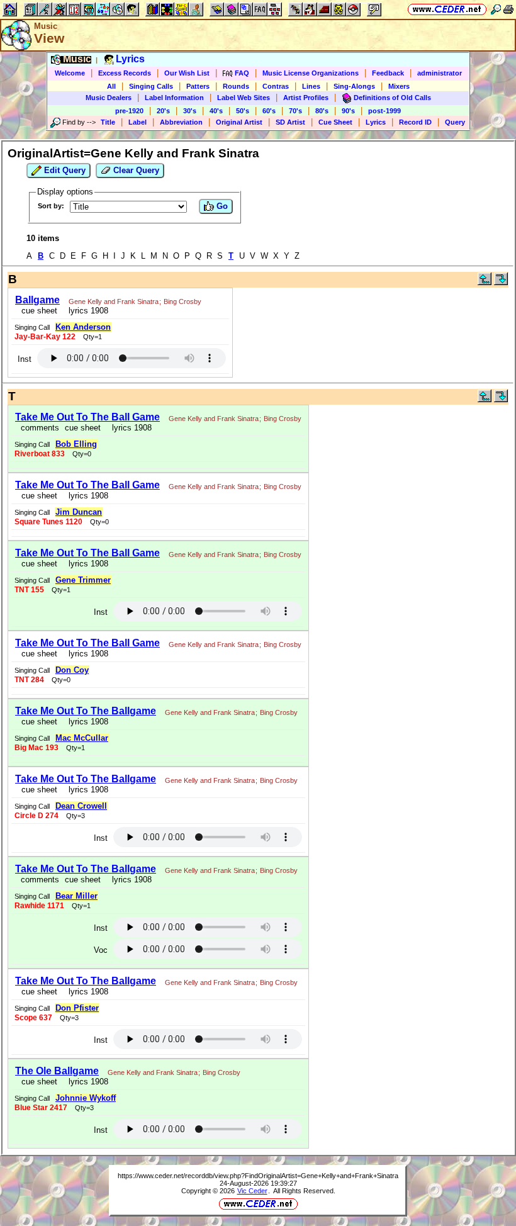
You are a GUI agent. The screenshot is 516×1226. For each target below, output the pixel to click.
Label (137, 122)
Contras (275, 86)
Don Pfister (77, 1008)
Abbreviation (181, 122)
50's (242, 111)
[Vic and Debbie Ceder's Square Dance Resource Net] (447, 9)
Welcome (70, 73)
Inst (24, 359)
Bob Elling (76, 444)
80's (321, 111)
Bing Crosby (182, 301)
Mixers (399, 86)
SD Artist (290, 122)
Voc (101, 950)
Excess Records (124, 73)
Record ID (415, 122)
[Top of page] (484, 282)
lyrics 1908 (86, 310)
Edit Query (64, 170)
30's (189, 111)
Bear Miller (76, 896)
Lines (311, 86)
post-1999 (384, 111)
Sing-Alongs (354, 86)
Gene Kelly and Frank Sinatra (114, 301)
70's (295, 111)
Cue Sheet (335, 122)
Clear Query (135, 170)
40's (216, 111)
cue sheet (39, 310)
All (111, 86)
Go (221, 206)
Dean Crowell (81, 806)
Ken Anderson (83, 327)
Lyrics (376, 122)
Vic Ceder (252, 1191)
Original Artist (239, 122)
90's (348, 111)
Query (455, 122)
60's (269, 111)
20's (163, 111)
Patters (198, 86)
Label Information (174, 97)
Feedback (388, 73)
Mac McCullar (81, 738)
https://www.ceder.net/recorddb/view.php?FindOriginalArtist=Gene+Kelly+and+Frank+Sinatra (258, 1175)
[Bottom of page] (501, 282)
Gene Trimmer (83, 580)
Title (108, 122)
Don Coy (72, 670)
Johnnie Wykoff (85, 1098)
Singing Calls (151, 86)
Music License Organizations (310, 73)
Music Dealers (109, 97)
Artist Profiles (305, 97)
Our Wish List (187, 73)
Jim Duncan (78, 512)
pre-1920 (129, 111)
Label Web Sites (243, 97)
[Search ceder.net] (496, 9)
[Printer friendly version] (508, 9)
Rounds (236, 86)
